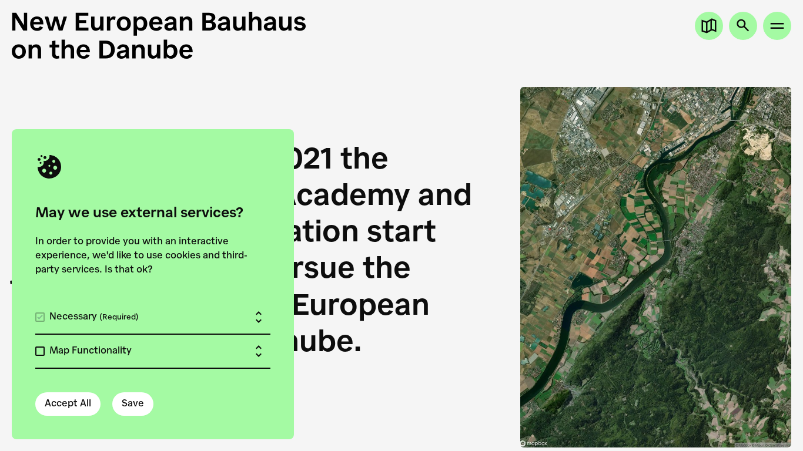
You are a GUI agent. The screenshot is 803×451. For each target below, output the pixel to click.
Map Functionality (90, 351)
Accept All (68, 404)
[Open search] (743, 26)
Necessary (94, 317)
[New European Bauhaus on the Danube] (207, 35)
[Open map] (709, 26)
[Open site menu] (777, 26)
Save (133, 404)
